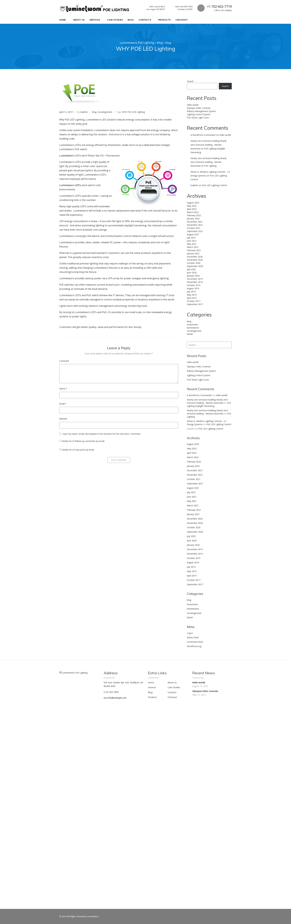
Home (62, 19)
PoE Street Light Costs (198, 117)
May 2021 (192, 243)
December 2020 (195, 256)
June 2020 (192, 272)
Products (164, 19)
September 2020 (195, 266)
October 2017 (193, 301)
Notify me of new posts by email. (78, 449)
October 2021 (193, 228)
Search (190, 81)
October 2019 (193, 285)
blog (94, 112)
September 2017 (195, 304)
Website (63, 418)
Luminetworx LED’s (70, 185)
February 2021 (194, 250)
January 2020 (193, 275)
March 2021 (193, 247)
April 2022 (192, 209)
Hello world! (192, 104)
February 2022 (194, 215)
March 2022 (193, 212)
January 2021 (193, 253)
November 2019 (195, 282)
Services (94, 19)
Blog (131, 19)
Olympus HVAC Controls (199, 108)
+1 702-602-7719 (219, 6)
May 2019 (192, 294)
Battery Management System (201, 111)
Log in (190, 633)
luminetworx (193, 327)
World (190, 334)
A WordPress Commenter (203, 134)
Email (62, 403)
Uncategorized (105, 112)
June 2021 (192, 240)
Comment (64, 361)
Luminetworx (66, 155)
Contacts (145, 19)
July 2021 (191, 237)
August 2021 (193, 234)
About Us (79, 19)
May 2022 (192, 205)
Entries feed (193, 637)
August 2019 (193, 288)
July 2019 (191, 291)
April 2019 (192, 297)
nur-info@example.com (115, 697)
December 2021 (195, 221)
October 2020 (193, 263)
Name (63, 388)
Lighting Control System (198, 114)
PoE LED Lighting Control (214, 185)
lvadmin (84, 112)
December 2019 (195, 278)
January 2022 (193, 218)
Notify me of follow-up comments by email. (83, 441)
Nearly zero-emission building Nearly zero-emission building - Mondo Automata (208, 144)
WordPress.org (194, 646)
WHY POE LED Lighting (133, 112)
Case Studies (115, 19)
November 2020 (195, 259)
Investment (192, 324)
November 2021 (195, 224)
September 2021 (195, 231)
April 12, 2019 (66, 112)
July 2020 (191, 269)
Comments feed (195, 641)
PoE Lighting (210, 165)
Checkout (182, 19)
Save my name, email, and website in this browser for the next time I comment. (102, 433)
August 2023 (193, 202)
